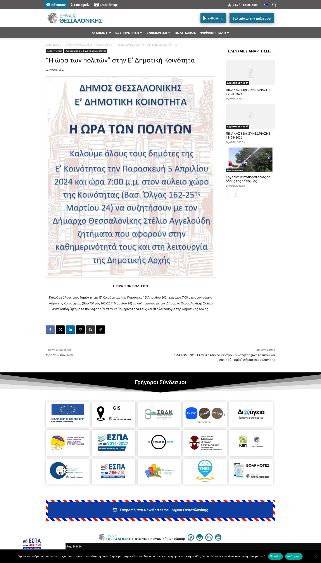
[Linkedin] (70, 329)
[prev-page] (228, 194)
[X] (60, 329)
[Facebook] (50, 329)
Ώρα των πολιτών (59, 355)
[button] (274, 5)
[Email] (80, 329)
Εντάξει (275, 556)
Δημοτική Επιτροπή (237, 83)
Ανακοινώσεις (103, 44)
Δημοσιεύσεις (54, 44)
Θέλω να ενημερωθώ (79, 44)
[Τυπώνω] (90, 329)
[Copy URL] (100, 329)
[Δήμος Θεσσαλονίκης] (78, 18)
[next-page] (235, 194)
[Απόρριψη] (315, 556)
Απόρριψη (293, 556)
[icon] (190, 539)
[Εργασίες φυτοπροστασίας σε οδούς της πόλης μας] (250, 160)
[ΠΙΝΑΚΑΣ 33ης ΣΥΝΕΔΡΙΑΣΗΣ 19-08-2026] (250, 72)
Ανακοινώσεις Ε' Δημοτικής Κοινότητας (86, 51)
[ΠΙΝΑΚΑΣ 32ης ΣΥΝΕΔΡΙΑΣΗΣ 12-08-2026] (250, 116)
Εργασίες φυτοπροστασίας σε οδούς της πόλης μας (248, 179)
